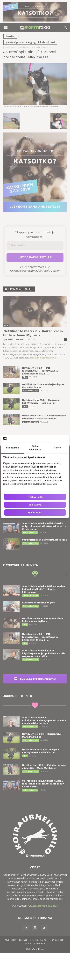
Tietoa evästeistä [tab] (35, 448)
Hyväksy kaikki (35, 497)
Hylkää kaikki (35, 512)
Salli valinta (35, 504)
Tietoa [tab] (57, 447)
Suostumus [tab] (12, 447)
